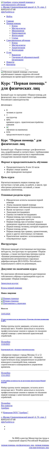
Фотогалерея (17, 35)
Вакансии (16, 55)
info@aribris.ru (7, 12)
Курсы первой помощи (11, 288)
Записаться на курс (9, 283)
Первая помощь (13, 23)
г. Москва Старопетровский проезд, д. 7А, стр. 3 (23, 7)
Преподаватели (19, 33)
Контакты (10, 64)
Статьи (15, 38)
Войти (9, 16)
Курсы (15, 26)
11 (5, 344)
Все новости (6, 405)
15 (5, 375)
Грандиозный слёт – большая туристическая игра (17, 349)
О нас (9, 52)
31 (5, 314)
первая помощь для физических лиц (17, 445)
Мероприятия (18, 31)
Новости (10, 62)
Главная (10, 21)
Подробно (5, 342)
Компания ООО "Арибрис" (15, 412)
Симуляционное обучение (18, 40)
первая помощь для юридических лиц (39, 446)
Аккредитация (18, 47)
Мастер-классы (18, 28)
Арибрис (5, 408)
